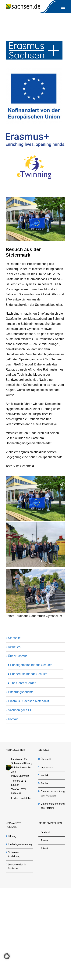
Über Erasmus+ (18, 656)
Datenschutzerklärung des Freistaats (52, 793)
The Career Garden (23, 683)
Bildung (12, 836)
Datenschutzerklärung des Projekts (52, 805)
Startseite (14, 638)
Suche (44, 783)
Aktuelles (14, 647)
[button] (7, 956)
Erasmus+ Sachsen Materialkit (28, 701)
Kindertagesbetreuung (19, 844)
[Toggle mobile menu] (63, 7)
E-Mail (44, 848)
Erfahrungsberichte (21, 692)
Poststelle (25, 798)
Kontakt (13, 719)
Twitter (44, 840)
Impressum (47, 767)
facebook (46, 832)
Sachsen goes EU (20, 710)
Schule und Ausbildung (14, 854)
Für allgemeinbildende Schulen (31, 664)
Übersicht (46, 759)
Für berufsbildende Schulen (29, 674)
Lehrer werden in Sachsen (17, 866)
